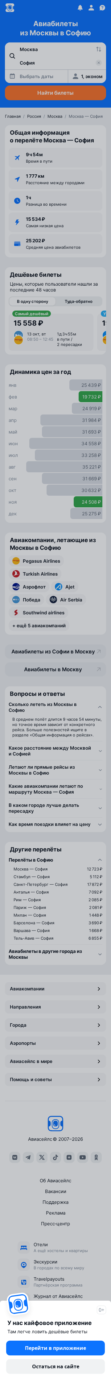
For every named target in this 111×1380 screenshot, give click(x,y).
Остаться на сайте (55, 1366)
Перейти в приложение (55, 1348)
